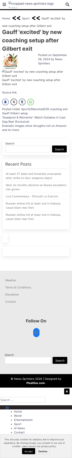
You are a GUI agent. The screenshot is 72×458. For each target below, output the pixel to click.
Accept (28, 451)
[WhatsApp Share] (30, 102)
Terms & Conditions (18, 287)
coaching (56, 109)
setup (24, 113)
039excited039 (39, 109)
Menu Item (12, 407)
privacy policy (48, 446)
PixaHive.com (35, 383)
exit (65, 109)
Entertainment (23, 420)
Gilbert (15, 113)
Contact (10, 301)
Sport (26, 18)
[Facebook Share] (5, 102)
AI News (19, 428)
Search (9, 143)
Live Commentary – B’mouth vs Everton (32, 196)
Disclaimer (12, 294)
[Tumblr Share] (22, 102)
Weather (10, 280)
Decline (42, 451)
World (18, 415)
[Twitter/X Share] (13, 102)
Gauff (5, 113)
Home (6, 18)
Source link (9, 92)
